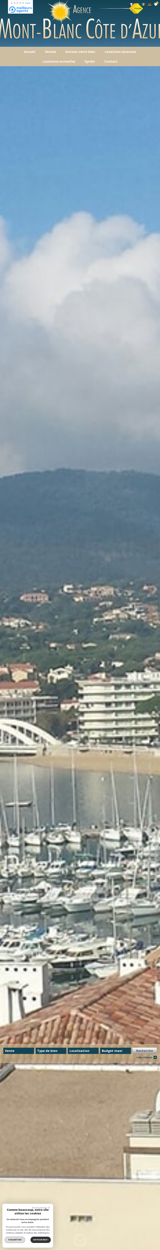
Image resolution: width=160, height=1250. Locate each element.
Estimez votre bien (80, 52)
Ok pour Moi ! (40, 1239)
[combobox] (18, 1051)
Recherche (144, 1051)
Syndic (90, 61)
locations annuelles (59, 61)
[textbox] (51, 1051)
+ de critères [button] (146, 1057)
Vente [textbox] (9, 1051)
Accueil (29, 52)
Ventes (50, 52)
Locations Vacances (120, 52)
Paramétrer (15, 1239)
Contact (110, 61)
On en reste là (39, 1207)
